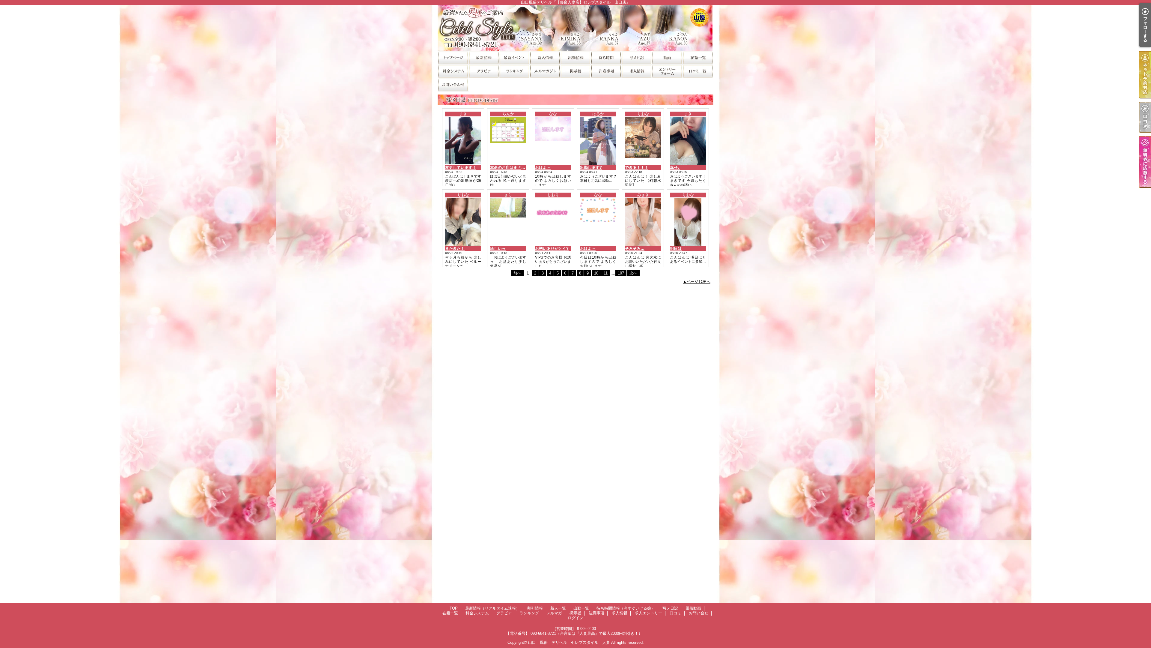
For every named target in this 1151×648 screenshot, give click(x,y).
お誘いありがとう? (552, 248)
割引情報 (514, 57)
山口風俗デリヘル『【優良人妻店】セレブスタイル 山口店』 (575, 27)
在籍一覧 (697, 57)
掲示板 (575, 70)
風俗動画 (667, 57)
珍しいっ (498, 248)
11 (606, 273)
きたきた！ (455, 248)
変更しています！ (460, 167)
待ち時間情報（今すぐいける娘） (606, 57)
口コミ (697, 70)
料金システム (453, 70)
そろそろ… (634, 248)
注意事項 (606, 70)
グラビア (483, 70)
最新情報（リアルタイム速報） (483, 57)
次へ (633, 273)
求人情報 (636, 70)
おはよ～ (543, 167)
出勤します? (591, 167)
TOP (453, 57)
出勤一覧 (575, 57)
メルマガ (545, 70)
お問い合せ (453, 84)
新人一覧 (545, 57)
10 (596, 273)
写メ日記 (636, 57)
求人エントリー (667, 70)
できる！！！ (636, 167)
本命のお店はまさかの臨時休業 (517, 167)
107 (621, 273)
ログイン (575, 618)
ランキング (514, 70)
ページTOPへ (698, 281)
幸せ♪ (675, 167)
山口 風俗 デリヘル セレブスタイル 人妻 (569, 642)
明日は (676, 248)
